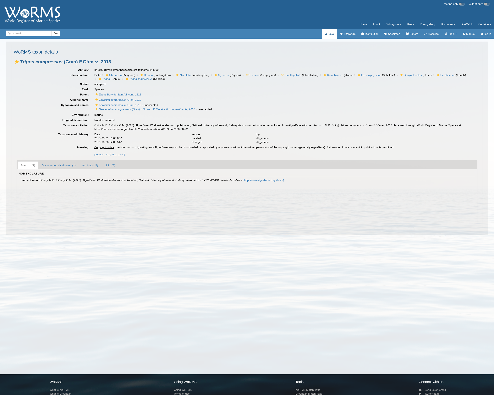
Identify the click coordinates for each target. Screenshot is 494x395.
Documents (448, 24)
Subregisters (393, 24)
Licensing (82, 147)
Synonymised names (75, 104)
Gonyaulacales (413, 75)
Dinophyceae (335, 75)
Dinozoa (255, 75)
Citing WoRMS (183, 389)
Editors (413, 33)
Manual (470, 33)
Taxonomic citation (76, 125)
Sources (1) (28, 165)
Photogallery (427, 24)
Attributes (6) (90, 165)
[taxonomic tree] (103, 154)
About (376, 24)
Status (84, 84)
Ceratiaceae (447, 75)
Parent (84, 94)
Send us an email (435, 389)
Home (363, 24)
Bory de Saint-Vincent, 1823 (120, 94)
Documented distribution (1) (59, 165)
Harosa (148, 75)
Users (410, 24)
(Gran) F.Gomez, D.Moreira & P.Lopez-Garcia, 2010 (147, 109)
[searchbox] (27, 33)
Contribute (484, 24)
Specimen (393, 33)
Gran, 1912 (120, 99)
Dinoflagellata (293, 75)
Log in (487, 33)
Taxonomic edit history (73, 134)
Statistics (433, 33)
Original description (75, 120)
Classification (79, 75)
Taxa (330, 33)
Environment (80, 114)
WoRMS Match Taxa (307, 389)
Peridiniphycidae (371, 75)
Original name (79, 99)
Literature (349, 33)
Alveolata (185, 75)
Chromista (115, 75)
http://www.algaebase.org (259, 180)
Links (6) (110, 165)
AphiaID (83, 69)
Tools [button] (451, 33)
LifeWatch (467, 24)
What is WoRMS (59, 389)
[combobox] (29, 33)
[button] (17, 61)
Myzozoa (223, 75)
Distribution (371, 33)
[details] (280, 180)
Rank (85, 89)
